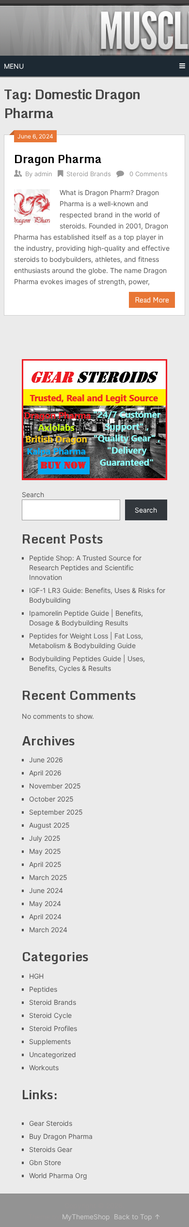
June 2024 (46, 890)
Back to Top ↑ (137, 1216)
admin (43, 174)
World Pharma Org (58, 1175)
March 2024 (48, 929)
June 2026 (46, 760)
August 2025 (49, 825)
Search (33, 494)
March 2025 (48, 877)
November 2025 (55, 786)
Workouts (44, 1067)
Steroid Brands (88, 174)
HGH (36, 976)
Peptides (43, 989)
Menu (14, 66)
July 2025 (45, 838)
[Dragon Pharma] (32, 206)
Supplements (50, 1041)
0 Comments (148, 174)
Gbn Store (45, 1162)
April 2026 (45, 773)
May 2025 (45, 851)
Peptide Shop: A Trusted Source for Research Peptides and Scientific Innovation (85, 567)
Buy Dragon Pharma (61, 1136)
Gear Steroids (50, 1123)
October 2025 (51, 799)
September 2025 (56, 812)
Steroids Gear (50, 1149)
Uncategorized (52, 1054)
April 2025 (45, 864)
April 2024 (45, 916)
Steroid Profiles (53, 1028)
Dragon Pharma (58, 158)
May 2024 (45, 903)
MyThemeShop (86, 1216)
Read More (152, 299)
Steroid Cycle (50, 1015)
